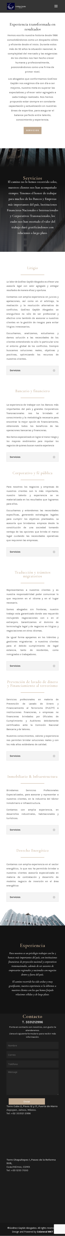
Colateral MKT (45, 1231)
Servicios (32, 130)
